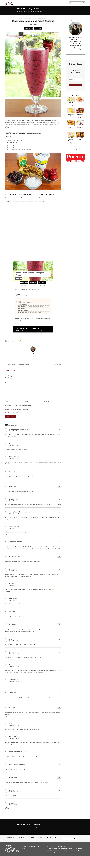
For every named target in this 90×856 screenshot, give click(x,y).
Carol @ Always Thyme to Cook (18, 512)
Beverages (22, 18)
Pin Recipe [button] (33, 282)
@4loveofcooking (26, 330)
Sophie (11, 471)
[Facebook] (47, 838)
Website (46, 401)
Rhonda (11, 652)
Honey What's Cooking (16, 764)
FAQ (41, 837)
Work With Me (10, 837)
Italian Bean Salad (80, 138)
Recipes (58, 2)
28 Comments (34, 24)
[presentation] (71, 99)
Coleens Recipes (14, 456)
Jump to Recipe (29, 28)
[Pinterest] (55, 838)
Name (7, 401)
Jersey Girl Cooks (14, 679)
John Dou (12, 803)
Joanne (11, 692)
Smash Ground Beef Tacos (71, 126)
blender (18, 201)
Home (38, 2)
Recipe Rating (8, 376)
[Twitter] (50, 838)
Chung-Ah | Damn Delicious (17, 429)
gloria (11, 611)
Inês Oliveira (13, 584)
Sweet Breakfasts (42, 18)
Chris (10, 724)
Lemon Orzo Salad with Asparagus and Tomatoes (17, 363)
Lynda (11, 665)
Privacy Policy (22, 837)
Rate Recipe (42, 282)
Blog (52, 2)
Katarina (11, 444)
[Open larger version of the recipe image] (33, 271)
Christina (12, 777)
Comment (8, 382)
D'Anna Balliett (13, 737)
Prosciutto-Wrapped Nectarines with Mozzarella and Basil (71, 141)
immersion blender (26, 201)
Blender (18, 295)
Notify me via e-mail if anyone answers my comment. (19, 405)
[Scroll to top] (86, 850)
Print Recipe (39, 28)
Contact (65, 2)
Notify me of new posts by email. (14, 412)
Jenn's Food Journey (15, 541)
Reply (59, 429)
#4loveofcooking (46, 330)
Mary (10, 569)
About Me (45, 2)
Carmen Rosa (13, 598)
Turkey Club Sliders (80, 103)
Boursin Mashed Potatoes (71, 104)
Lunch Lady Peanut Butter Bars (79, 127)
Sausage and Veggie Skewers (80, 116)
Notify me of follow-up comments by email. (17, 409)
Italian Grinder (57, 363)
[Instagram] (52, 838)
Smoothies (34, 18)
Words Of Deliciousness (16, 751)
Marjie (11, 624)
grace (11, 639)
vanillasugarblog (14, 526)
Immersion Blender (25, 295)
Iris (10, 790)
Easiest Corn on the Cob (71, 115)
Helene (11, 486)
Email (26, 401)
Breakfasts (28, 18)
